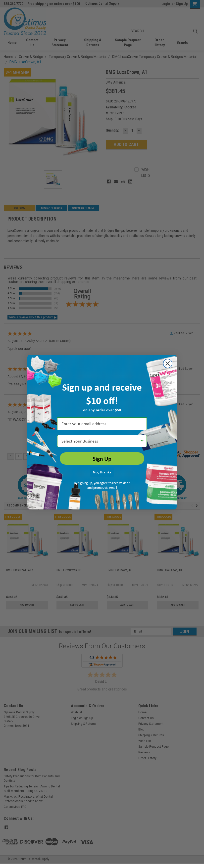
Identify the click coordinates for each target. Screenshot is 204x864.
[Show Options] (142, 441)
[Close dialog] (167, 363)
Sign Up (102, 458)
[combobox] (100, 441)
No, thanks (102, 472)
